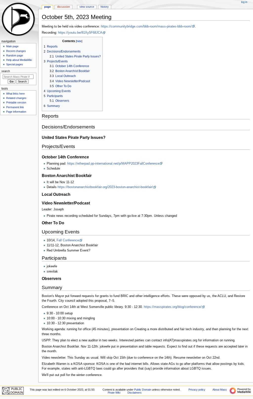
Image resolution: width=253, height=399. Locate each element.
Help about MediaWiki (19, 59)
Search (5, 71)
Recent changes (16, 51)
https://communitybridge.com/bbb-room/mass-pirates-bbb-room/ (146, 26)
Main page (12, 46)
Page (47, 6)
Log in (244, 1)
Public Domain (142, 389)
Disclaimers (134, 392)
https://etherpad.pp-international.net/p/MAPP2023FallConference (113, 163)
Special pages (14, 64)
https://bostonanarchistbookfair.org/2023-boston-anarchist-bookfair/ (105, 187)
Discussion (63, 6)
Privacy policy (197, 389)
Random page (14, 55)
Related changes (16, 98)
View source (87, 6)
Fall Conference (68, 240)
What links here (15, 93)
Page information (16, 111)
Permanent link (15, 107)
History (105, 6)
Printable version (16, 102)
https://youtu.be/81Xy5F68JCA (80, 32)
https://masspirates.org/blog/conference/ (173, 307)
